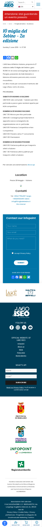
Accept (22, 253)
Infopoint (21, 344)
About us (21, 347)
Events (10, 24)
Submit (21, 262)
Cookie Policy (23, 512)
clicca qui (31, 165)
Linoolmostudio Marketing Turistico (21, 517)
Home (4, 24)
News (21, 350)
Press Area (21, 353)
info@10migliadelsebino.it (21, 201)
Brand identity (21, 356)
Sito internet (21, 204)
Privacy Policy (25, 253)
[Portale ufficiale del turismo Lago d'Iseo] (8, 4)
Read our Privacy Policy (15, 387)
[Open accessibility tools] (4, 523)
